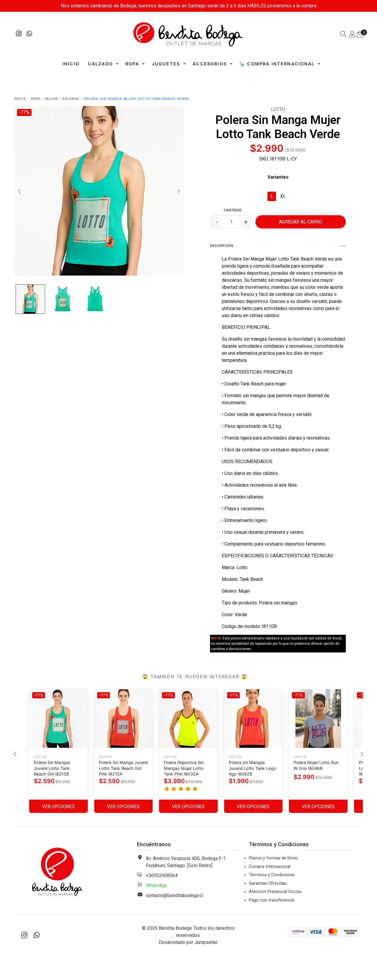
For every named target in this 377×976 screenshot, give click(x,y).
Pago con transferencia (271, 900)
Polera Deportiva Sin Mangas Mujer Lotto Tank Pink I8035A (184, 768)
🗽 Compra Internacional (277, 63)
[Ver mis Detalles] (352, 35)
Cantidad (233, 210)
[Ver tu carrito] (360, 34)
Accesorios (210, 63)
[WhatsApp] (29, 34)
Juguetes (166, 63)
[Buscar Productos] (343, 35)
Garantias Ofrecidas (268, 883)
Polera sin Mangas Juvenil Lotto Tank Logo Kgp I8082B (252, 768)
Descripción (221, 246)
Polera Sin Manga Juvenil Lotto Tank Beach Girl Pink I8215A (123, 768)
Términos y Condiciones (272, 874)
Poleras (71, 99)
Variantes (278, 177)
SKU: (264, 159)
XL (283, 196)
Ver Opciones (58, 806)
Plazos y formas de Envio (273, 858)
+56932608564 (162, 875)
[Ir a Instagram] (19, 34)
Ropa (132, 63)
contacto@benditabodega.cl (174, 895)
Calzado (100, 63)
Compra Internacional (269, 866)
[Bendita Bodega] (188, 34)
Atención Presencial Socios (275, 891)
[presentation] (19, 191)
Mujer (51, 99)
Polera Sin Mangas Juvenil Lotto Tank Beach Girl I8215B (52, 768)
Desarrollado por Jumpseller (188, 942)
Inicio (71, 63)
